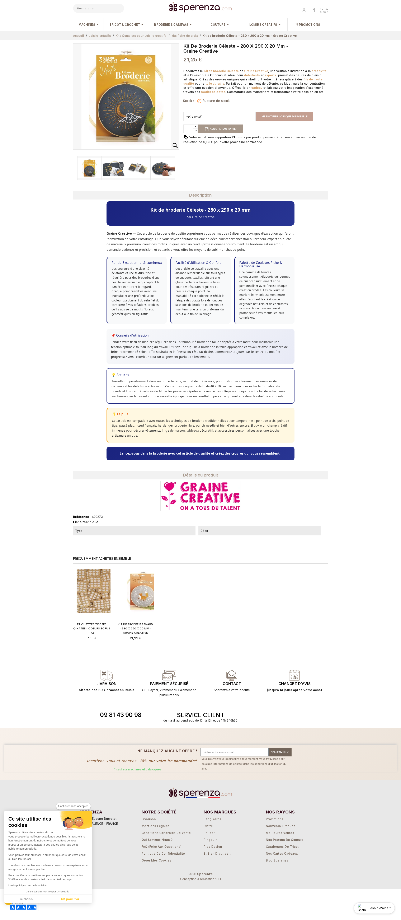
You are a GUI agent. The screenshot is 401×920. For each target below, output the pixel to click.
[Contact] (106, 675)
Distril (208, 826)
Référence (81, 516)
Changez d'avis (294, 683)
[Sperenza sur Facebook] (279, 715)
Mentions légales (156, 826)
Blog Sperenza (277, 860)
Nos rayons (280, 812)
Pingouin (210, 839)
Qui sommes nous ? (157, 839)
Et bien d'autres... (217, 853)
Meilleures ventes (280, 833)
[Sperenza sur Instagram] (289, 715)
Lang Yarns (212, 819)
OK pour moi (70, 899)
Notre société (159, 812)
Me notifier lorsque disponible (284, 116)
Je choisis (26, 899)
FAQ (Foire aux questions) (162, 846)
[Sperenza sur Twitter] (269, 715)
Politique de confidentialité (163, 853)
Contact (232, 683)
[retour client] (294, 675)
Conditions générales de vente (166, 833)
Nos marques (220, 812)
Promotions (274, 819)
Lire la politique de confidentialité (27, 885)
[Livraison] (169, 675)
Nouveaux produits (281, 826)
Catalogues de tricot (282, 846)
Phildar (209, 833)
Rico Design (213, 846)
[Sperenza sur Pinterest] (298, 715)
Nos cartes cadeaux (282, 853)
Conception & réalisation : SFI (200, 879)
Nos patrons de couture (284, 839)
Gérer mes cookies (156, 860)
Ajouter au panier (223, 128)
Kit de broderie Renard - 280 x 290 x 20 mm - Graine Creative (135, 628)
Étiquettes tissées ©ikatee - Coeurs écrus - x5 (91, 628)
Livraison (106, 683)
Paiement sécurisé (169, 683)
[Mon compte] (304, 10)
